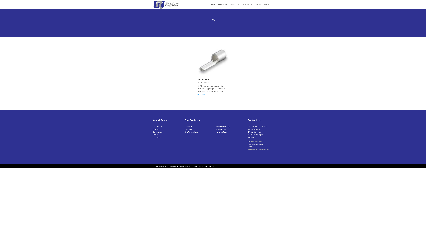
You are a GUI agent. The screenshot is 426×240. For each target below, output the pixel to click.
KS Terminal (203, 79)
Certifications (248, 5)
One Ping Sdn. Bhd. (208, 166)
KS (198, 83)
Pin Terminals (204, 83)
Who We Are (222, 5)
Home (213, 5)
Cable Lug (188, 127)
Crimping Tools (221, 132)
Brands (258, 5)
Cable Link (188, 129)
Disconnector (221, 129)
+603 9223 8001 (256, 141)
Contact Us (268, 5)
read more (201, 94)
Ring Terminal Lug (191, 132)
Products (233, 5)
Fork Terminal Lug (222, 127)
